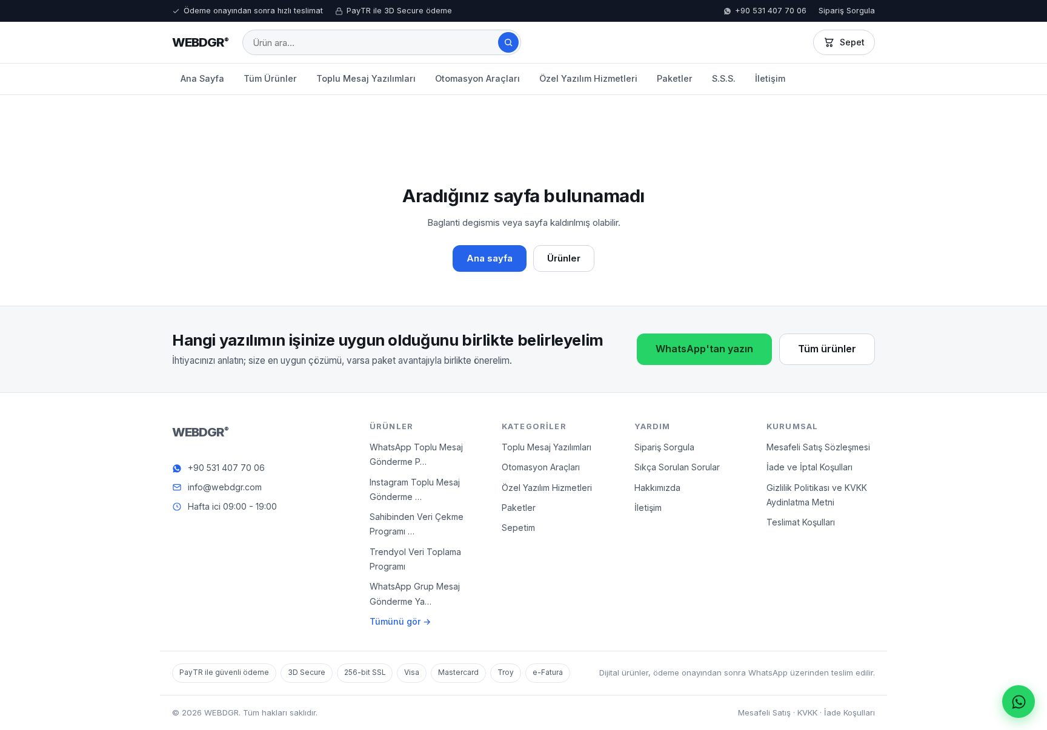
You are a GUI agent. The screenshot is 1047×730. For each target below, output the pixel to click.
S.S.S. (724, 78)
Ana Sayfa (202, 78)
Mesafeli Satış (764, 712)
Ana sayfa (490, 258)
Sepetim (518, 527)
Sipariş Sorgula (847, 10)
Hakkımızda (657, 487)
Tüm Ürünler (270, 78)
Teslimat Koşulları (800, 522)
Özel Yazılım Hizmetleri (588, 78)
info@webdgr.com (225, 487)
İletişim (770, 78)
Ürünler (563, 258)
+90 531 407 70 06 (770, 10)
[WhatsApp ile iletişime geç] (1018, 701)
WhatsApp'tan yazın (704, 349)
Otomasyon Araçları (477, 78)
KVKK (807, 712)
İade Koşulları (849, 712)
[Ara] (508, 42)
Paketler (675, 78)
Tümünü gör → (400, 621)
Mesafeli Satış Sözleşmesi (818, 447)
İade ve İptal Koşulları (809, 467)
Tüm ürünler (827, 349)
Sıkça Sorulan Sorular (677, 467)
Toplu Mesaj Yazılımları (366, 78)
